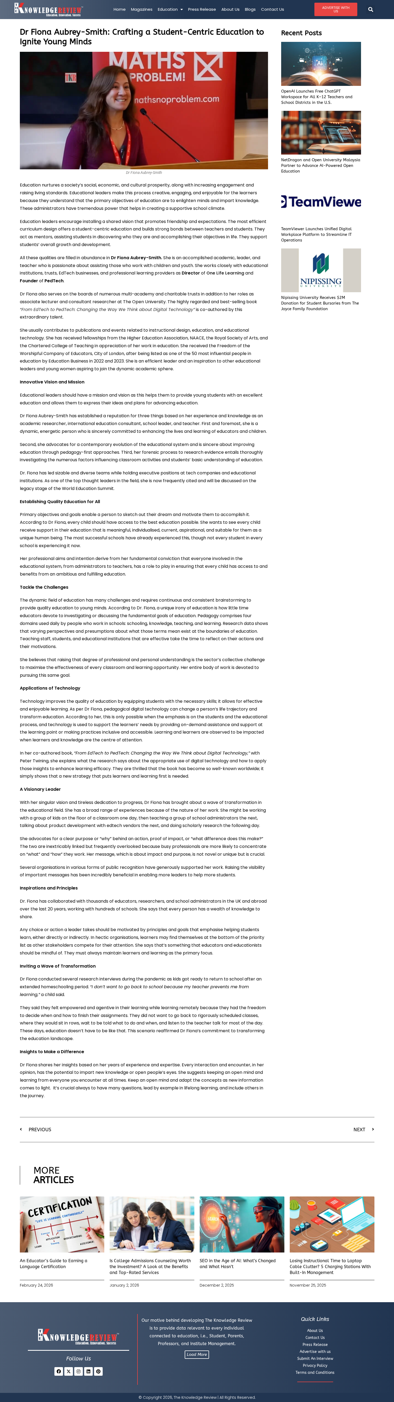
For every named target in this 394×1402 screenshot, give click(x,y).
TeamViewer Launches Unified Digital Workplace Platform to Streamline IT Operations (316, 234)
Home (120, 9)
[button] (370, 9)
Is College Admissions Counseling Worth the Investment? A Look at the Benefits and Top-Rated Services (150, 1266)
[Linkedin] (88, 1371)
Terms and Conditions (315, 1372)
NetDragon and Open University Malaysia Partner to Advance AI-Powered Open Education (320, 166)
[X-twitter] (68, 1371)
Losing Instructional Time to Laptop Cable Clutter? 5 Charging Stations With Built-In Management (330, 1266)
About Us (230, 9)
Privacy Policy (315, 1365)
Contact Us (272, 9)
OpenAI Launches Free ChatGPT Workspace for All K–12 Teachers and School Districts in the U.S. (316, 97)
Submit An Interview (315, 1358)
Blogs (250, 9)
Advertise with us (315, 1351)
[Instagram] (78, 1371)
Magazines (142, 9)
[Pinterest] (98, 1371)
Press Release (202, 9)
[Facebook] (58, 1371)
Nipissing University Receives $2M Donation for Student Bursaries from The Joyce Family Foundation (320, 303)
